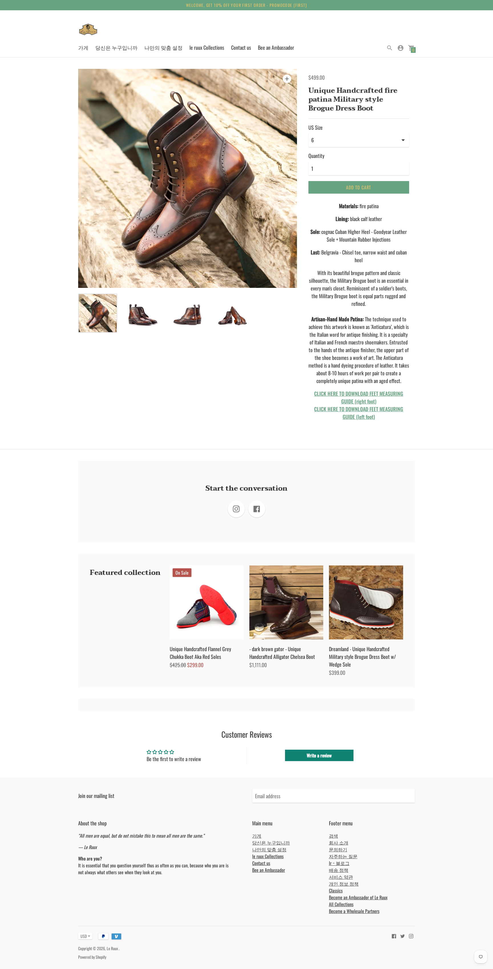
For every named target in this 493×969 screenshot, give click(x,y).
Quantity (316, 156)
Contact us (241, 47)
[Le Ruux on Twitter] (402, 935)
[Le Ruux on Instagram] (411, 935)
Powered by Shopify (92, 957)
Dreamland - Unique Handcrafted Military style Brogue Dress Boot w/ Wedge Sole (362, 656)
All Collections (341, 904)
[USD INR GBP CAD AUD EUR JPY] (82, 936)
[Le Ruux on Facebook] (394, 935)
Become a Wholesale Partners (354, 911)
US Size (315, 128)
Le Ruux (113, 948)
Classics (336, 890)
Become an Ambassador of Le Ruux (358, 897)
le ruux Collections (206, 47)
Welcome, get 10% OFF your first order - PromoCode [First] (246, 5)
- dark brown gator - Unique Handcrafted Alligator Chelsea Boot (282, 652)
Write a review (319, 755)
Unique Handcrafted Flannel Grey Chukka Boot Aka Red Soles (200, 652)
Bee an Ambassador (276, 47)
